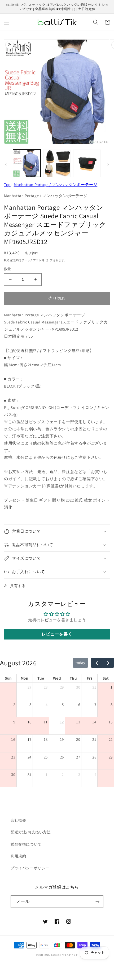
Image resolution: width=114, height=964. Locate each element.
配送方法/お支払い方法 (31, 832)
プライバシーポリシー (30, 868)
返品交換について (26, 844)
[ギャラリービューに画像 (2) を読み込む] (57, 163)
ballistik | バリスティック (64, 954)
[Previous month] (97, 663)
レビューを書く (57, 634)
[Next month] (108, 663)
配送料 (14, 260)
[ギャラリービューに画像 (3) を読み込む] (87, 163)
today (80, 662)
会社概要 (18, 820)
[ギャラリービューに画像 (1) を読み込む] (27, 163)
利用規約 (18, 856)
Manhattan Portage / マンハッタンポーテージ (56, 184)
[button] (6, 22)
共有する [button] (17, 585)
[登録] (97, 901)
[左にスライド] (6, 164)
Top (7, 184)
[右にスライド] (108, 164)
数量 (7, 269)
